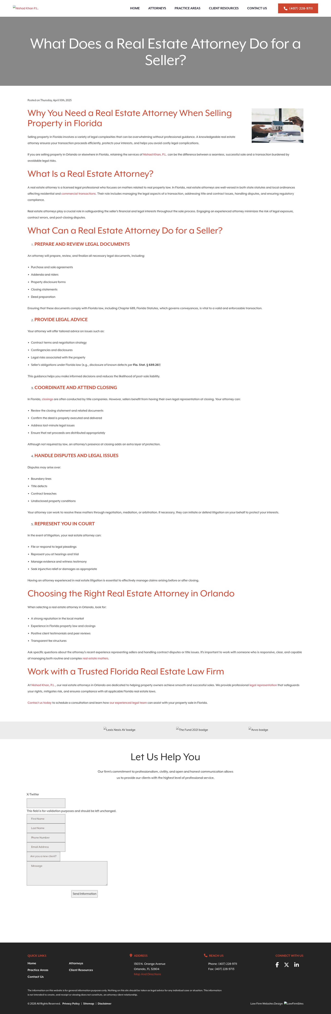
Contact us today (40, 703)
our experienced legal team (128, 703)
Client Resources (224, 8)
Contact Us (257, 8)
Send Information (84, 894)
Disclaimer (104, 1003)
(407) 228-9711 (301, 8)
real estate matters (95, 658)
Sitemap (88, 1003)
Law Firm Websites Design (266, 1003)
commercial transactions (78, 194)
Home (135, 8)
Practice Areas (187, 8)
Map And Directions (147, 974)
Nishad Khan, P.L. (155, 154)
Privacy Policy (71, 1003)
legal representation (263, 685)
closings (47, 399)
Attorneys (157, 8)
